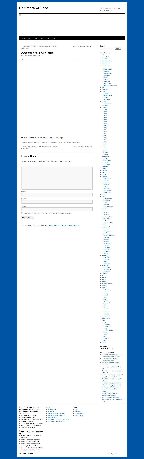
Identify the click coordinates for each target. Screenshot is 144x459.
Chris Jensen (107, 67)
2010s (38, 142)
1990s (105, 140)
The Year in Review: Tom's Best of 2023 (32, 419)
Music (103, 211)
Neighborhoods (106, 227)
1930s (105, 128)
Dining (104, 146)
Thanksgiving (107, 192)
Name (23, 192)
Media (103, 196)
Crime (103, 91)
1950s (105, 132)
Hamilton (106, 239)
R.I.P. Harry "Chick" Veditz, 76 (29, 415)
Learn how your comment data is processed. (64, 225)
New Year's (107, 188)
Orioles (106, 304)
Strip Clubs (107, 263)
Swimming (106, 312)
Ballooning (106, 292)
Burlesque (106, 259)
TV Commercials (108, 207)
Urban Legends (106, 318)
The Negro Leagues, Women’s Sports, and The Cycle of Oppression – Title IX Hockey (112, 385)
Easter (105, 182)
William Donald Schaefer (110, 85)
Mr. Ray (106, 77)
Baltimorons (44, 142)
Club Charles (107, 267)
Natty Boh (108, 326)
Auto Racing (107, 290)
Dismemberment (108, 95)
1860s (105, 115)
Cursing (106, 332)
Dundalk (106, 233)
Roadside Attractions (107, 283)
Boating (106, 294)
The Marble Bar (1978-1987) (28, 427)
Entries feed (78, 411)
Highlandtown (107, 243)
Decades (104, 107)
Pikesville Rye (109, 330)
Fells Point (106, 237)
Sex (105, 336)
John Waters (107, 162)
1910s (105, 124)
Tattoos (63, 142)
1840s (105, 111)
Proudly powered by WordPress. (111, 454)
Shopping (104, 285)
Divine (105, 158)
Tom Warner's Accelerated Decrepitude (58, 419)
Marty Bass (107, 75)
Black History (107, 178)
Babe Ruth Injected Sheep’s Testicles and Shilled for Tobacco (111, 389)
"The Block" (107, 257)
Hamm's (107, 324)
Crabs (51, 142)
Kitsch (103, 194)
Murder (106, 97)
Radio (105, 202)
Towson (106, 253)
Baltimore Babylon (107, 61)
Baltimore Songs (108, 217)
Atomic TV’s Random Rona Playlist (30, 439)
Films (103, 172)
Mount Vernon (107, 249)
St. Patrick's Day (108, 190)
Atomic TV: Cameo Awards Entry (30, 441)
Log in (76, 409)
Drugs (105, 334)
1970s (105, 136)
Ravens (106, 306)
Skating (106, 308)
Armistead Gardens (109, 229)
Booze (105, 328)
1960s (105, 134)
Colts (105, 298)
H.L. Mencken (107, 73)
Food (105, 150)
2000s (105, 142)
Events (104, 168)
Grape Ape (106, 71)
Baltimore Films (106, 63)
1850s (105, 113)
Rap (105, 225)
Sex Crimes (107, 99)
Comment (24, 166)
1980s (105, 138)
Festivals (104, 170)
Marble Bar (107, 271)
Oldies (105, 221)
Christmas (106, 180)
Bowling (106, 296)
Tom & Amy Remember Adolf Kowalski (32, 423)
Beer (105, 322)
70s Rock (106, 213)
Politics (104, 277)
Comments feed (79, 413)
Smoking (106, 338)
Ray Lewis (106, 79)
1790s (105, 109)
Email (23, 199)
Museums (104, 209)
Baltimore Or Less (33, 7)
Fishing (106, 300)
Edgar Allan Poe (108, 69)
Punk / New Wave (108, 223)
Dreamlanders (105, 156)
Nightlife (104, 255)
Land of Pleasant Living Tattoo (83, 46)
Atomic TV (105, 59)
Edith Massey (107, 160)
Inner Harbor (107, 247)
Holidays (104, 176)
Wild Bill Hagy (108, 83)
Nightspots (105, 265)
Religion (104, 281)
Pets (103, 275)
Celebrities (105, 89)
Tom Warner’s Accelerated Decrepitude (29, 412)
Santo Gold (107, 81)
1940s (105, 130)
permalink (77, 142)
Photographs (107, 200)
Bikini (103, 87)
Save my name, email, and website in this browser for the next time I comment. (48, 213)
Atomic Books (106, 57)
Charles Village (108, 231)
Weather (104, 342)
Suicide (106, 105)
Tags (35, 38)
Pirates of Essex (50, 38)
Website (23, 206)
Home (23, 38)
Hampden (106, 241)
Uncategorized (106, 316)
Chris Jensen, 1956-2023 (27, 421)
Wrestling (106, 314)
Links (41, 38)
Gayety (105, 261)
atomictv (40, 55)
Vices (103, 320)
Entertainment (105, 166)
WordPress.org (79, 415)
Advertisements (108, 198)
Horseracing (107, 302)
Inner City (106, 245)
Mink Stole (107, 164)
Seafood (106, 154)
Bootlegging (107, 93)
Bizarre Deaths (107, 103)
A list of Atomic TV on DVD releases (31, 425)
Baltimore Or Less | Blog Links (56, 413)
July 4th (106, 186)
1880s (105, 117)
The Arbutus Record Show (28, 417)
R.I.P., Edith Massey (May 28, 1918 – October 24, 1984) (112, 399)
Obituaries (104, 273)
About (30, 38)
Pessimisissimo (106, 371)
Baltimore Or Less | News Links (56, 415)
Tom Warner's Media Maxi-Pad (56, 421)
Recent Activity (52, 417)
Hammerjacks (107, 269)
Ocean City (56, 142)
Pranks (104, 279)
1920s (105, 126)
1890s (105, 119)
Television (106, 204)
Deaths (104, 101)
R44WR (49, 137)
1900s (105, 121)
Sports (103, 287)
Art (103, 55)
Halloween (106, 184)
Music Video (107, 219)
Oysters (106, 152)
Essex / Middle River (109, 235)
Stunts (105, 310)
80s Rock (106, 215)
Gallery (104, 174)
